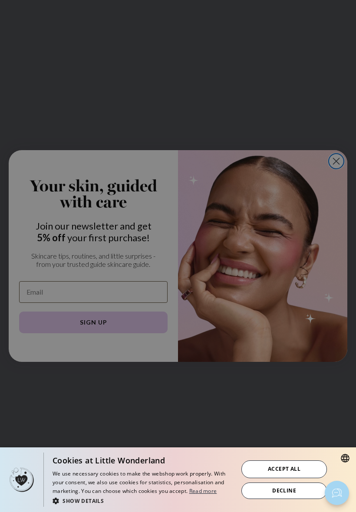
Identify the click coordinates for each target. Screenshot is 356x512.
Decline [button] (284, 490)
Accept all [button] (284, 469)
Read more (203, 491)
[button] (143, 500)
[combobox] (345, 458)
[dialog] (178, 479)
